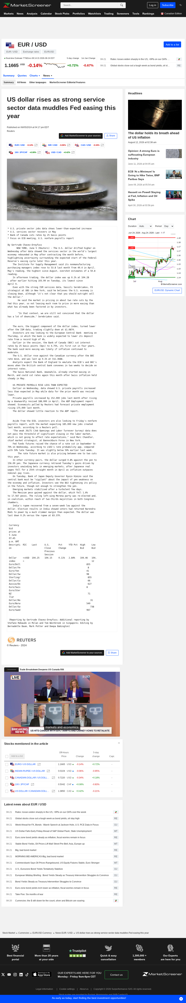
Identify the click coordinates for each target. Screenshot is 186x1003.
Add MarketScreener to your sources (82, 135)
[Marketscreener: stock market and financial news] (27, 5)
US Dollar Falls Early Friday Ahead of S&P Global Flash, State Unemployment (53, 831)
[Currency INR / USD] (68, 145)
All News (21, 82)
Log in (152, 5)
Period (158, 226)
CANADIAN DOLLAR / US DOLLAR (32, 777)
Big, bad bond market (25, 850)
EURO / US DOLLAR (25, 764)
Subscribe (167, 5)
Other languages (37, 82)
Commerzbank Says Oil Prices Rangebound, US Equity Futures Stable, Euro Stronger (57, 863)
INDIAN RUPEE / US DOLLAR (30, 771)
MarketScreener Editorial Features (67, 82)
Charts (34, 75)
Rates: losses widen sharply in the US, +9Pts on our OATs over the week (140, 59)
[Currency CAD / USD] (102, 145)
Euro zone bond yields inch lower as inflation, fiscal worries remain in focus (52, 888)
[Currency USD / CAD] (72, 152)
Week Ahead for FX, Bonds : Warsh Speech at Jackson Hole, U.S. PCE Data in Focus (57, 825)
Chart (132, 219)
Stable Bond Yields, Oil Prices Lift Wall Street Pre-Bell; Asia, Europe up (50, 844)
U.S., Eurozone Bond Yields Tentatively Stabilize (39, 869)
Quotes (22, 75)
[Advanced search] (122, 5)
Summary (9, 75)
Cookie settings (67, 989)
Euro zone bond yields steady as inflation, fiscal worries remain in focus (50, 837)
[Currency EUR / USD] (35, 145)
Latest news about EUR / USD (25, 804)
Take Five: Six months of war (29, 894)
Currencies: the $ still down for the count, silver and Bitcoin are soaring (49, 900)
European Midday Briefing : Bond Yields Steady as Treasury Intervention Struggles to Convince (62, 875)
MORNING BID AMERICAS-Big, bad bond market (39, 856)
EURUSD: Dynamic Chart (167, 290)
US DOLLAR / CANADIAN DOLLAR (32, 791)
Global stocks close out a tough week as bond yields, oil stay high (140, 65)
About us (84, 989)
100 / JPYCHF (22, 784)
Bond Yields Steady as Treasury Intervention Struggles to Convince (48, 881)
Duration (132, 226)
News (47, 75)
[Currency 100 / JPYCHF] (39, 152)
